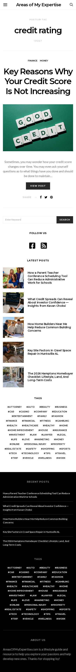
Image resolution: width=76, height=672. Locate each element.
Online (15, 444)
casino (25, 411)
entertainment (23, 416)
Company (41, 411)
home (64, 425)
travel (61, 453)
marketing (42, 439)
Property (59, 444)
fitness (46, 421)
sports (65, 449)
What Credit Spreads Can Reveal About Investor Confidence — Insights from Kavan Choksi (50, 302)
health (13, 425)
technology (31, 453)
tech (14, 453)
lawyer (47, 435)
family (43, 416)
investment (18, 435)
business (62, 407)
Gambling (63, 421)
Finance (32, 60)
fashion (58, 416)
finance (12, 421)
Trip (15, 458)
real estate (13, 449)
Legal (62, 435)
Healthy (50, 425)
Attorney (15, 407)
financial (29, 421)
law (34, 435)
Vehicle (29, 458)
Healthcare (31, 425)
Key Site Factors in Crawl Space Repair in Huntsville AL (49, 352)
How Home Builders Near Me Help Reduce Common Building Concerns (49, 327)
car (12, 411)
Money (44, 60)
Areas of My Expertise (38, 4)
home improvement (21, 430)
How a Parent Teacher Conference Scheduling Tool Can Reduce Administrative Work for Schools (47, 277)
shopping (49, 449)
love (27, 439)
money (60, 439)
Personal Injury (36, 444)
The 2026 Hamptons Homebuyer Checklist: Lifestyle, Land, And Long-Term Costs (50, 377)
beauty (45, 407)
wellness (46, 458)
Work (61, 458)
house (44, 430)
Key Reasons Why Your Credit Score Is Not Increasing (38, 81)
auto (31, 407)
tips (47, 453)
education (60, 411)
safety (32, 449)
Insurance (60, 430)
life (15, 439)
